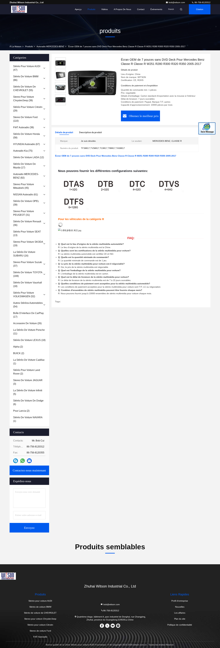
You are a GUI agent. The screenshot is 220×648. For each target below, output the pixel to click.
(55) (24, 88)
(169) (27, 274)
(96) (25, 78)
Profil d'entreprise (179, 601)
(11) (29, 332)
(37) (27, 264)
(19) (28, 244)
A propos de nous (122, 9)
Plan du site (179, 619)
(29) (27, 109)
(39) (23, 99)
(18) (27, 284)
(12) (28, 157)
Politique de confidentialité (179, 625)
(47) (26, 68)
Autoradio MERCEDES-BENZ (50, 46)
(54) (28, 305)
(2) (18, 346)
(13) (27, 233)
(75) (22, 150)
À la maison (15, 46)
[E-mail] (29, 461)
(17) (24, 166)
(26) (27, 323)
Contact (140, 9)
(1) (29, 362)
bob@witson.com (177, 2)
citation (199, 9)
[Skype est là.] (16, 461)
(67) (26, 144)
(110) (25, 119)
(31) (23, 213)
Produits (91, 9)
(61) (25, 194)
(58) (26, 136)
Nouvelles (179, 607)
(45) (23, 186)
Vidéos (104, 9)
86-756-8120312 (202, 2)
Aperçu (78, 9)
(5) (27, 392)
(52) (24, 294)
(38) (23, 127)
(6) (28, 402)
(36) (27, 223)
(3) (28, 382)
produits (29, 46)
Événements (156, 9)
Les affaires (179, 613)
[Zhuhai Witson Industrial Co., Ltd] (19, 9)
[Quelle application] (22, 460)
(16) (24, 254)
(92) (26, 176)
